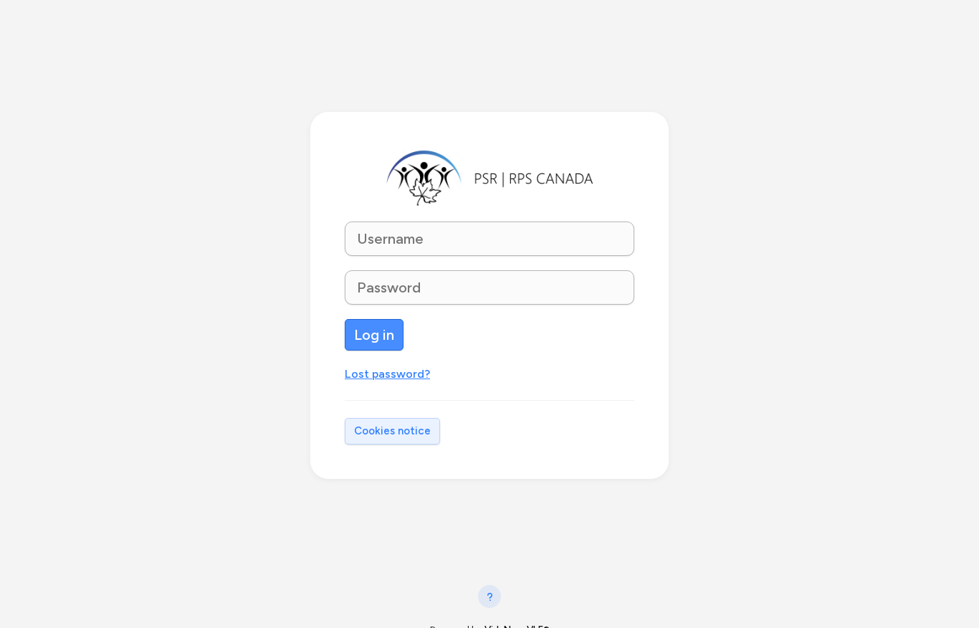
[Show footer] (489, 596)
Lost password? (387, 374)
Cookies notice (392, 430)
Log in (374, 334)
